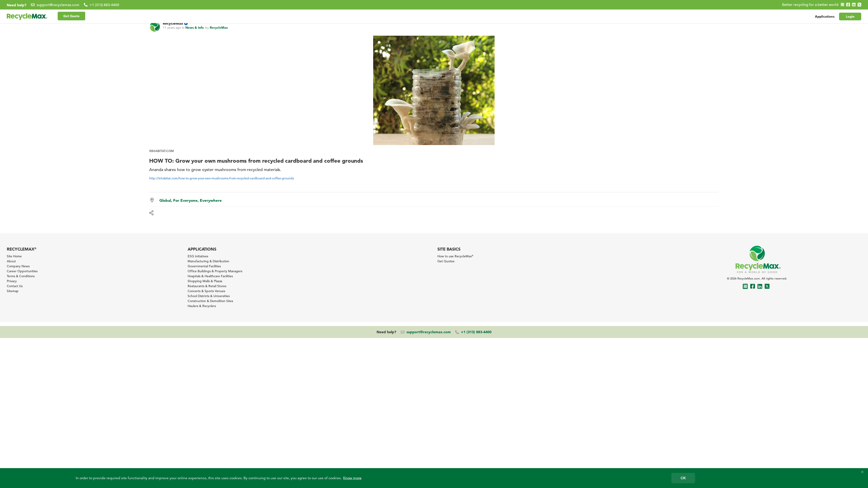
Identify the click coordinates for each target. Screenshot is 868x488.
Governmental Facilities (204, 266)
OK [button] (683, 478)
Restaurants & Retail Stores (207, 286)
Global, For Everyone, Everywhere (190, 200)
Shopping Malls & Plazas (205, 281)
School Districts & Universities (209, 296)
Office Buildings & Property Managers (215, 271)
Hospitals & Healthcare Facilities (210, 276)
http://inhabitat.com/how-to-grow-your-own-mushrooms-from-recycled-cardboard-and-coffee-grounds (221, 178)
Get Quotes (445, 261)
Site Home (14, 256)
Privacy (12, 281)
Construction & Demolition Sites (210, 301)
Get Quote (71, 16)
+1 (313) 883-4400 (104, 5)
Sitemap (13, 291)
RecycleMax (173, 23)
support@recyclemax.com (58, 5)
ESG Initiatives (198, 256)
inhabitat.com (161, 151)
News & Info (194, 28)
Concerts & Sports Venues (206, 291)
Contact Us (15, 286)
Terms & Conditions (21, 276)
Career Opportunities (22, 271)
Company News (18, 266)
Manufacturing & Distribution (208, 261)
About (11, 261)
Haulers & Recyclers (202, 306)
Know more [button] (352, 478)
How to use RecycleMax (455, 256)
